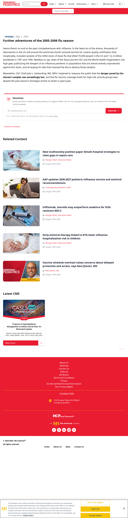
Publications (81, 4)
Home (47, 447)
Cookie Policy (28, 515)
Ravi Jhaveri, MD (52, 270)
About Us (64, 362)
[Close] (124, 508)
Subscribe (112, 111)
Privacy (64, 380)
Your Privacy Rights (64, 386)
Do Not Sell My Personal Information (64, 383)
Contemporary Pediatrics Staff (58, 187)
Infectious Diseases (12, 126)
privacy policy (53, 116)
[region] (64, 509)
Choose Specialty (61, 11)
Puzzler (71, 4)
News (68, 447)
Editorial (64, 371)
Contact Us (64, 368)
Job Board (64, 374)
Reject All (95, 509)
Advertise (64, 365)
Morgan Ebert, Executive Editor (59, 160)
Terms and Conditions (64, 377)
